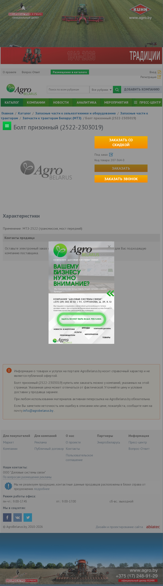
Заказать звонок (121, 178)
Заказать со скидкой (121, 142)
